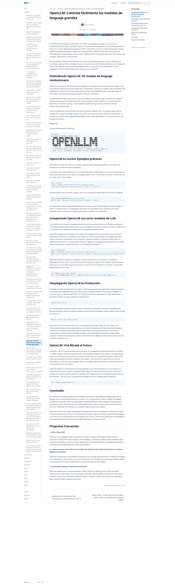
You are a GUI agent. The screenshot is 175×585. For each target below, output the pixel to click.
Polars (26, 478)
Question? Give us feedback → (138, 47)
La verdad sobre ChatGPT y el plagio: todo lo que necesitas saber (34, 302)
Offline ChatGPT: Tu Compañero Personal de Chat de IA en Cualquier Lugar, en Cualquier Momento (33, 326)
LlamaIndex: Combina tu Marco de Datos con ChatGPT (33, 317)
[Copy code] (123, 134)
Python (26, 485)
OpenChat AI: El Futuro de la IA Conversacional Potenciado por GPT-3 (33, 335)
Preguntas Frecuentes (138, 40)
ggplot (26, 498)
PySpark (26, 482)
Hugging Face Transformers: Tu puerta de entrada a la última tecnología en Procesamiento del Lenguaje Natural (33, 271)
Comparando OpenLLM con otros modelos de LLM (139, 24)
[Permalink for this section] (70, 80)
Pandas (26, 471)
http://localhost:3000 (77, 116)
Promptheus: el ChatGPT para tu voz (33, 363)
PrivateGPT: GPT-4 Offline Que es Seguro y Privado (33, 358)
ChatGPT (26, 12)
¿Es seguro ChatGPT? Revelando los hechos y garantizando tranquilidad (33, 427)
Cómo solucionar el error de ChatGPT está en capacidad (33, 141)
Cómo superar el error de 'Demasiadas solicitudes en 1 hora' (34, 157)
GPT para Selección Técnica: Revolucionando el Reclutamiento (33, 242)
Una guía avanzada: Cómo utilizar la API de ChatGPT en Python (33, 398)
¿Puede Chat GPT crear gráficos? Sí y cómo (33, 441)
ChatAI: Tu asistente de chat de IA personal (33, 33)
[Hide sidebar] (42, 582)
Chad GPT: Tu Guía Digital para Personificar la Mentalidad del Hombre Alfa (34, 25)
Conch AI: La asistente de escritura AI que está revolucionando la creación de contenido (34, 65)
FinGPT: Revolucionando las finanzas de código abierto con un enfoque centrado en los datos (33, 227)
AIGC (25, 9)
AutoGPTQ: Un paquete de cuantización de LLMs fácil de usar (33, 17)
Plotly (25, 475)
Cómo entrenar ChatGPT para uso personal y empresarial (33, 92)
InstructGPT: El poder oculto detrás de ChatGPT (34, 287)
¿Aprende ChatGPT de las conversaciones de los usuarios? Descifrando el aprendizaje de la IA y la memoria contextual (34, 416)
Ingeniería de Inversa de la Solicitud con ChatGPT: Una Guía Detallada (33, 281)
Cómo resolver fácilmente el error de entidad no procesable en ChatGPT (34, 125)
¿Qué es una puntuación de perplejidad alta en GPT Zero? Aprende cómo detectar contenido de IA (34, 448)
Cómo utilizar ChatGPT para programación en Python (33, 175)
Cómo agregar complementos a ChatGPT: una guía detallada (32, 74)
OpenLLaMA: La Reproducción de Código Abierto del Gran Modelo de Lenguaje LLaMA (33, 351)
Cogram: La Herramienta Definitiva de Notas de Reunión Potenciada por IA (33, 56)
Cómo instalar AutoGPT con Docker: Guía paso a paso (33, 117)
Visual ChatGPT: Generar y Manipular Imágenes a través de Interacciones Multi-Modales (33, 406)
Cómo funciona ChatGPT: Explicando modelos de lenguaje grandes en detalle (33, 100)
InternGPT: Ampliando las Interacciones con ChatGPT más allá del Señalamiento (34, 294)
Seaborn (26, 492)
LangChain (27, 461)
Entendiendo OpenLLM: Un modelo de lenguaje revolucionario (139, 14)
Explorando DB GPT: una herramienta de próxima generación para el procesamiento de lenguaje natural (33, 217)
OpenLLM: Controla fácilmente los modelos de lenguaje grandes (33, 342)
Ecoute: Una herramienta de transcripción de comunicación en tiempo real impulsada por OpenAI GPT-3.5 (34, 206)
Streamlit (27, 495)
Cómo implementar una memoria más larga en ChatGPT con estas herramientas (33, 109)
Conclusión (134, 37)
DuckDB (26, 458)
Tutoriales (114, 3)
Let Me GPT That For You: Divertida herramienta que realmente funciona (33, 310)
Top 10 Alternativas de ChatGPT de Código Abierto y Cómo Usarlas (33, 384)
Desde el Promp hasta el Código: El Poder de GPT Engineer (33, 197)
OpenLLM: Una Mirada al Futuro (139, 33)
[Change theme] (39, 582)
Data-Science (28, 455)
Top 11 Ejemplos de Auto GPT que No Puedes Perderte (33, 391)
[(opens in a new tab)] (82, 35)
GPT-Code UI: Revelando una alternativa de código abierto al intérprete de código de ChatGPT (34, 250)
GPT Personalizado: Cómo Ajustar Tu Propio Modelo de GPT (34, 235)
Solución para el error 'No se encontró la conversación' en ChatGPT (34, 369)
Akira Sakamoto (89, 25)
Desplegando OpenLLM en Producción (139, 29)
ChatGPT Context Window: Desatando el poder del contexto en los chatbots (34, 39)
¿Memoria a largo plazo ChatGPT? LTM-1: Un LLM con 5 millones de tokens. (34, 435)
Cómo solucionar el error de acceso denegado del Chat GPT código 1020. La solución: (34, 149)
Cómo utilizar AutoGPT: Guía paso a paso (33, 169)
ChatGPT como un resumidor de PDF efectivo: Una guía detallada (31, 47)
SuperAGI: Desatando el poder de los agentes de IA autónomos (33, 377)
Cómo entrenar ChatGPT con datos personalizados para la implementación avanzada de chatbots (34, 84)
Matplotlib (27, 465)
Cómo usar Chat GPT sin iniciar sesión (33, 164)
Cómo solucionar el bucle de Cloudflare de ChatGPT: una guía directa (34, 133)
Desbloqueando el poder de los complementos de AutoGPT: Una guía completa (33, 188)
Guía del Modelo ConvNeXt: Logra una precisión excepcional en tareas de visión (33, 260)
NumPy (26, 468)
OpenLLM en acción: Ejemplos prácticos (140, 20)
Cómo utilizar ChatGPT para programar (33, 181)
